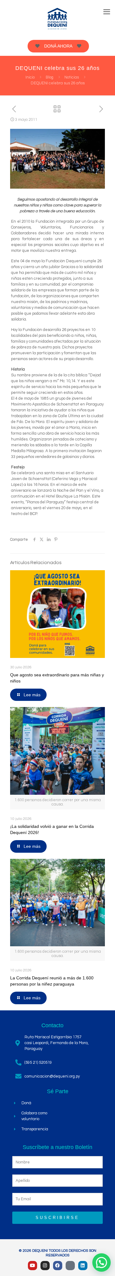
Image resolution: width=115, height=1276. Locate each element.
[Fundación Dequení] (57, 18)
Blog (49, 77)
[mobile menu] (107, 12)
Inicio (30, 77)
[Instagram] (45, 1265)
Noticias (71, 77)
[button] (101, 1262)
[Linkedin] (82, 1265)
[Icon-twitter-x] (70, 1265)
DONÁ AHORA (58, 46)
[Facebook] (57, 1265)
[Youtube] (32, 1265)
